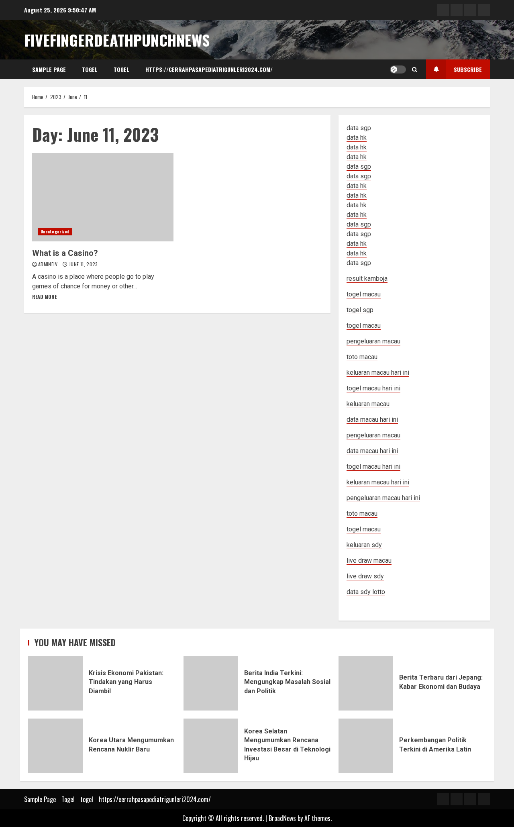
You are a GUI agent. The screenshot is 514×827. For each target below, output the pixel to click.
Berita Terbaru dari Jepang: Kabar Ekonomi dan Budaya (366, 683)
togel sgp (360, 310)
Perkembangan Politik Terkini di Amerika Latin (366, 746)
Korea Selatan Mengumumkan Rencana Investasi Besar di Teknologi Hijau (211, 746)
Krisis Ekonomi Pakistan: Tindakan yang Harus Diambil (55, 683)
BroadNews (282, 818)
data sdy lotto (366, 592)
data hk (357, 137)
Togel (90, 69)
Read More (44, 296)
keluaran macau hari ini (378, 482)
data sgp (359, 128)
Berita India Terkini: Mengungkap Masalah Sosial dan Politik (211, 683)
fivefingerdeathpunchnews (117, 40)
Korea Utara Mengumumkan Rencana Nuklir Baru (55, 746)
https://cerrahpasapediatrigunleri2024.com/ (209, 69)
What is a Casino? (102, 197)
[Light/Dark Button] (398, 69)
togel (121, 69)
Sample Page (49, 69)
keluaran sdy (364, 545)
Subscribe (468, 69)
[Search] (414, 69)
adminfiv (48, 264)
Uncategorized (55, 232)
